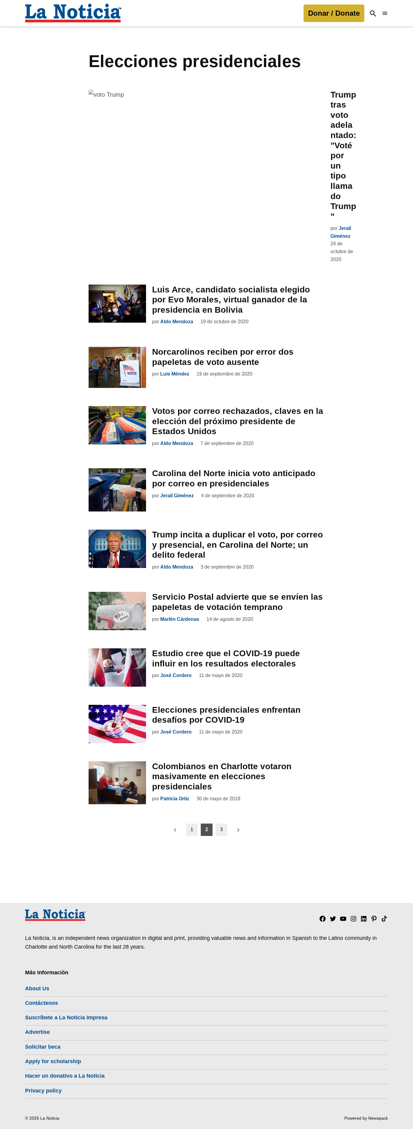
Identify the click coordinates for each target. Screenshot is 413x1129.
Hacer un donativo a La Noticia (65, 1076)
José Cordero (176, 675)
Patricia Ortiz (174, 798)
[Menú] (385, 13)
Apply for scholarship (53, 1061)
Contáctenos (41, 1003)
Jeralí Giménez (177, 495)
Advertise (37, 1032)
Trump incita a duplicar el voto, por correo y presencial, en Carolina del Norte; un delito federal (237, 545)
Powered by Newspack (366, 1118)
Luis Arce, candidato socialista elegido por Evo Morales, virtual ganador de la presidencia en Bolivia (231, 300)
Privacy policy (43, 1091)
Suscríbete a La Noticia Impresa (66, 1017)
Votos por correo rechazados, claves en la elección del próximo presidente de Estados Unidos (237, 421)
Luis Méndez (174, 373)
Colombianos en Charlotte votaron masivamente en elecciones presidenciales (221, 776)
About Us (37, 988)
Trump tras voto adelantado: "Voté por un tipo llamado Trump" (343, 155)
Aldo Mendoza (176, 321)
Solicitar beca (42, 1047)
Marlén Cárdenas (179, 619)
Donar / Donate (334, 13)
